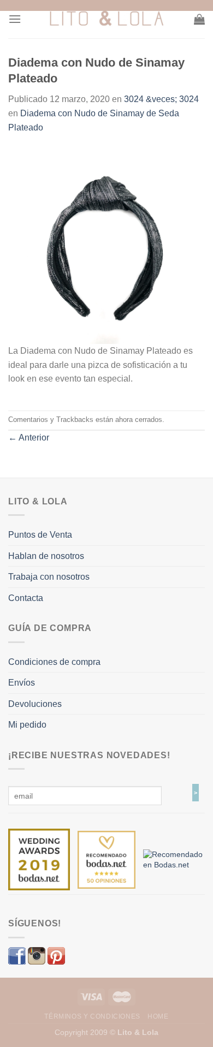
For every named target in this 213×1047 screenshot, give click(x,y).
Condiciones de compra (54, 662)
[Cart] (199, 19)
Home (157, 1016)
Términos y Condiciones (92, 1016)
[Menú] (14, 18)
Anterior (28, 437)
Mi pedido (27, 724)
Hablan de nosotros (46, 556)
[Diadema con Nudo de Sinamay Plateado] (106, 244)
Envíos (21, 682)
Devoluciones (35, 704)
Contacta (25, 598)
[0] (39, 859)
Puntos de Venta (40, 534)
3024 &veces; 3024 (161, 99)
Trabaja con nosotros (49, 576)
